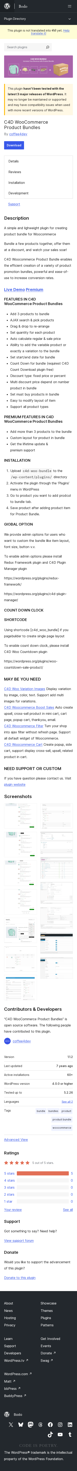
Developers (12, 1353)
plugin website (14, 784)
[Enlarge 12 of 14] (67, 913)
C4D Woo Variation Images (24, 689)
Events (46, 1346)
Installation (16, 183)
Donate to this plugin (20, 1278)
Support (14, 204)
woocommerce (62, 1127)
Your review (13, 1210)
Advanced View (16, 1140)
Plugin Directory (15, 18)
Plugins (46, 1318)
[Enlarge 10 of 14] (67, 863)
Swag (47, 1360)
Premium (34, 289)
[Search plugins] (48, 47)
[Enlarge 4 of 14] (31, 895)
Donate (48, 1353)
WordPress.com (18, 1374)
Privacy (9, 1325)
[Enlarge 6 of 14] (31, 952)
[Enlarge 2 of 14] (31, 837)
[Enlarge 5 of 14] (31, 923)
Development (18, 193)
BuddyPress (15, 1396)
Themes (47, 1311)
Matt (10, 1381)
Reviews (14, 172)
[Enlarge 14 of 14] (67, 963)
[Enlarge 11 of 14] (67, 887)
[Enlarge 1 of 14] (31, 809)
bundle (41, 1111)
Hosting (10, 1318)
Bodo (18, 1414)
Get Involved (50, 1339)
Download (14, 145)
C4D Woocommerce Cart (23, 744)
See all (68, 1210)
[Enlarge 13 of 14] (67, 938)
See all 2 (67, 1101)
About (8, 1303)
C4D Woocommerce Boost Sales (29, 707)
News (8, 1311)
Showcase (48, 1303)
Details (13, 161)
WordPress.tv (16, 1360)
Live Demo (14, 289)
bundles (53, 1111)
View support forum (19, 1241)
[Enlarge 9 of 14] (67, 837)
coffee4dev (18, 134)
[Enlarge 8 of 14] (67, 809)
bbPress (12, 1388)
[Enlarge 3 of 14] (31, 866)
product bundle (62, 1119)
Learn (8, 1339)
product (66, 1111)
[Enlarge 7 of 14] (31, 980)
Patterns (47, 1325)
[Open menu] (70, 6)
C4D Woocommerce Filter (23, 726)
